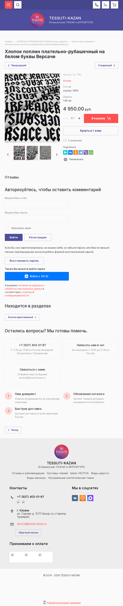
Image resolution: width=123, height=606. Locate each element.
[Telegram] (80, 152)
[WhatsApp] (91, 152)
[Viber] (86, 152)
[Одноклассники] (75, 152)
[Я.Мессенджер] (65, 152)
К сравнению (75, 140)
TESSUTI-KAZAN (65, 18)
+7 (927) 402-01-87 (30, 496)
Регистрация (37, 237)
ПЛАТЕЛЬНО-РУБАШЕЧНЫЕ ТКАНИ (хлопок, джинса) (42, 41)
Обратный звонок (28, 532)
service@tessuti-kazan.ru (32, 523)
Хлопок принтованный (83, 41)
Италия (67, 80)
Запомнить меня (21, 228)
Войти (14, 237)
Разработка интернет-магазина (64, 603)
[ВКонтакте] (70, 152)
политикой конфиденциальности (19, 294)
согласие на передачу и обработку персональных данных (24, 287)
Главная (9, 41)
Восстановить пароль (24, 260)
